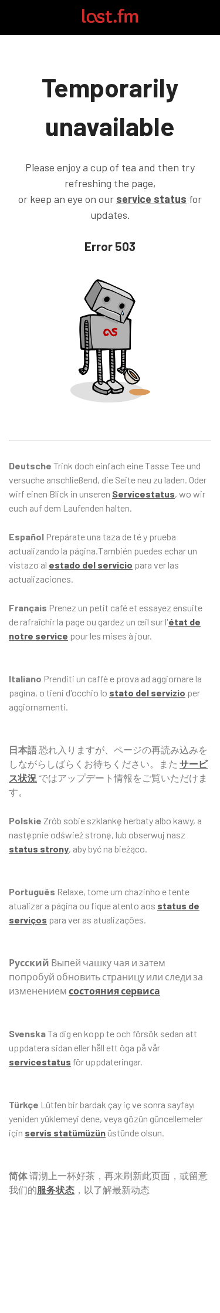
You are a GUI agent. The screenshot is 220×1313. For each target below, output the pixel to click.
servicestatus (40, 1061)
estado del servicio (91, 564)
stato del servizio (147, 692)
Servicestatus (143, 493)
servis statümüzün (65, 1132)
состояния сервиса (114, 990)
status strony (39, 848)
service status (151, 198)
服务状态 (56, 1189)
